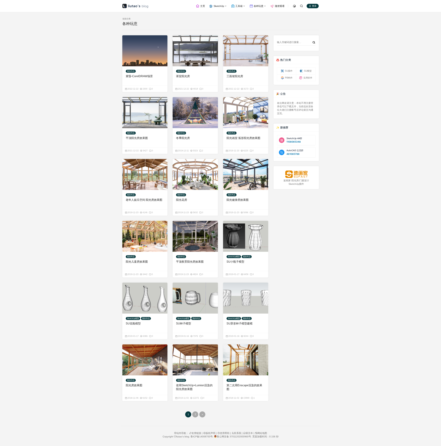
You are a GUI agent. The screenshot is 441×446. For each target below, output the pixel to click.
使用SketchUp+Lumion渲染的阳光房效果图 (194, 387)
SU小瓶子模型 (235, 261)
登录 (313, 6)
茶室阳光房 (183, 76)
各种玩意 (258, 6)
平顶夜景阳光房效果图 (190, 261)
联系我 (237, 433)
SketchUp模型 (234, 257)
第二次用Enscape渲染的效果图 (244, 387)
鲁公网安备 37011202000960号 (234, 436)
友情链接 (196, 433)
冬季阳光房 (183, 138)
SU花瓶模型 (133, 323)
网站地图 (262, 433)
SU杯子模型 (183, 323)
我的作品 (131, 71)
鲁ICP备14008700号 (202, 436)
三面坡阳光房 (235, 76)
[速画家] (296, 174)
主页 (202, 6)
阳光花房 (181, 199)
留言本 (249, 433)
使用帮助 (224, 433)
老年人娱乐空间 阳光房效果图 (144, 199)
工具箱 (239, 6)
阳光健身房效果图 (238, 199)
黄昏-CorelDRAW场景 (139, 76)
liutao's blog (182, 436)
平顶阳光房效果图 (137, 138)
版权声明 (210, 433)
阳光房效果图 (134, 385)
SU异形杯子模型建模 (240, 323)
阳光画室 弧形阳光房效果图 (243, 138)
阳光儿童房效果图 (137, 261)
